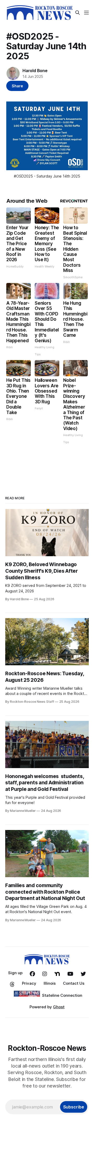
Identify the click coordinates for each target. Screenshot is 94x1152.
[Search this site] (77, 12)
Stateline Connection (62, 995)
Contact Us (73, 983)
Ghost (58, 1006)
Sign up (15, 972)
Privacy (29, 983)
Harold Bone (35, 70)
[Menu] (86, 12)
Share (17, 85)
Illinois (50, 983)
